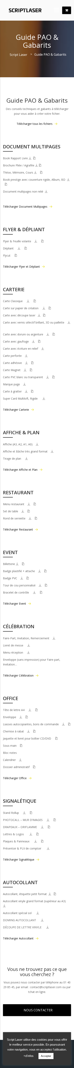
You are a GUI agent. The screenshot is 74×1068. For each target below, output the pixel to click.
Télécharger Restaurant (18, 529)
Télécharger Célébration (18, 675)
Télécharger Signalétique (18, 859)
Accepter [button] (46, 1056)
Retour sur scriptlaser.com (66, 10)
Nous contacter (38, 1010)
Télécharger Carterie (16, 409)
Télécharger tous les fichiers (34, 124)
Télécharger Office (15, 778)
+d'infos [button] (28, 1056)
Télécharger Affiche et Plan (20, 469)
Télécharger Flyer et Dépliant (21, 266)
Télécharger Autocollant (18, 938)
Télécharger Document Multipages (25, 206)
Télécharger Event (14, 603)
